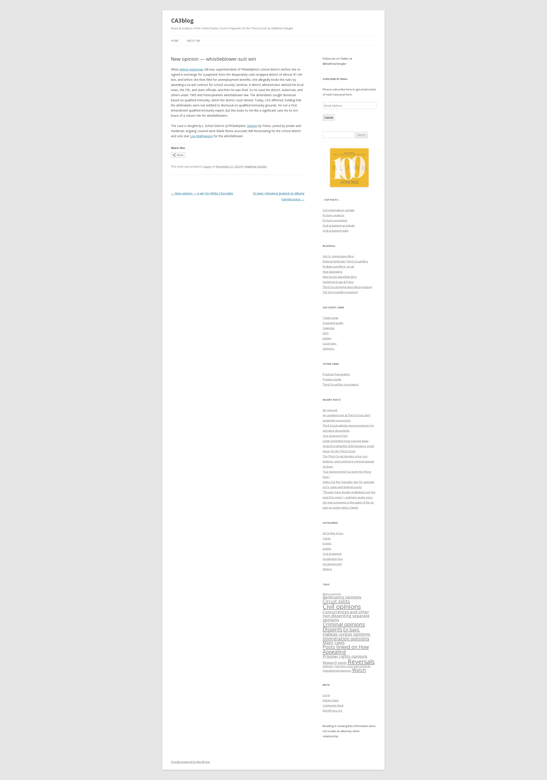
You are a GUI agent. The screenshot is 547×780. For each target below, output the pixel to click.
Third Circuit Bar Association (341, 384)
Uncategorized (332, 564)
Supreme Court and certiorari (353, 666)
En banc (351, 630)
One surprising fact (335, 436)
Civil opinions (342, 606)
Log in (326, 695)
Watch (359, 670)
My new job (330, 410)
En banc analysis (333, 215)
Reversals (361, 661)
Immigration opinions (346, 638)
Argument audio (333, 323)
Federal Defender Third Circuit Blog (345, 261)
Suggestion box (333, 559)
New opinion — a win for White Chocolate (202, 193)
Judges (327, 338)
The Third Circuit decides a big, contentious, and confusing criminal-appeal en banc (348, 461)
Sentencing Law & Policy (338, 282)
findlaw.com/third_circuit (338, 266)
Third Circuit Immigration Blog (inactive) (347, 287)
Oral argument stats (335, 231)
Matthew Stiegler (256, 166)
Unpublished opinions (337, 671)
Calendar (329, 328)
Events (327, 543)
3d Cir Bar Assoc (333, 533)
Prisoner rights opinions (345, 656)
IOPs (326, 333)
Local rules (330, 343)
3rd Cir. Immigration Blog (338, 256)
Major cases (334, 642)
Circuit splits (336, 601)
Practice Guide (332, 379)
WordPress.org (332, 710)
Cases (207, 166)
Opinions (328, 348)
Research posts (335, 662)
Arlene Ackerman (191, 69)
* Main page (330, 318)
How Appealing (332, 272)
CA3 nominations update (338, 210)
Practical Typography (336, 374)
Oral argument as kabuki (339, 225)
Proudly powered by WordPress (190, 762)
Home (174, 41)
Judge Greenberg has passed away (346, 441)
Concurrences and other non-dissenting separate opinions (346, 615)
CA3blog (182, 20)
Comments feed (333, 705)
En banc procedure (335, 220)
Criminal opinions (344, 624)
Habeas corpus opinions (346, 634)
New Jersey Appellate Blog (339, 277)
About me (193, 41)
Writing (327, 569)
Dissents (332, 629)
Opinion (252, 126)
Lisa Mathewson (201, 136)
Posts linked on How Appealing (346, 649)
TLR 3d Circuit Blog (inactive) (340, 292)
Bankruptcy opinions (342, 597)
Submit (328, 117)
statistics (328, 666)
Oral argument (332, 554)
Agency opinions (332, 593)
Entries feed (330, 700)
